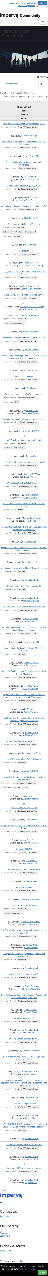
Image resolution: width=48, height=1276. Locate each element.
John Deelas (31, 520)
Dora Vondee (31, 819)
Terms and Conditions (15, 2)
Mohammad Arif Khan (31, 924)
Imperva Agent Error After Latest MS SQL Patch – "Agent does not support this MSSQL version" (24, 695)
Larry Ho (31, 796)
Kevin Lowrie (30, 665)
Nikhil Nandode (31, 1115)
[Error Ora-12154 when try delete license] (24, 1164)
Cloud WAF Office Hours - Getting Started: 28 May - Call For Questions (24, 672)
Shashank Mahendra (31, 899)
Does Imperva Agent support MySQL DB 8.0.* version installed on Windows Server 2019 (24, 357)
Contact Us (31, 2)
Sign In (43, 3)
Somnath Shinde (31, 947)
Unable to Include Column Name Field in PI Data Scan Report (24, 826)
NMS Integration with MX (24, 1018)
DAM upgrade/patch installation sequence (24, 482)
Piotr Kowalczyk (30, 135)
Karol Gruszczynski (31, 286)
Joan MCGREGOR (31, 685)
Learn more (30, 1268)
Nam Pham (31, 200)
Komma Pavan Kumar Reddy (31, 265)
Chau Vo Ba (32, 370)
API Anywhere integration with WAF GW (24, 440)
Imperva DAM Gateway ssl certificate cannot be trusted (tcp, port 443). (24, 778)
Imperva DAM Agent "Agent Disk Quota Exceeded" (24, 337)
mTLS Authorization (24, 848)
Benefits (3, 1233)
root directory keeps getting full (24, 807)
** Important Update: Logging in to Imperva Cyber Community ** (24, 955)
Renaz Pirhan (31, 309)
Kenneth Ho (31, 541)
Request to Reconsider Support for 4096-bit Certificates (24, 163)
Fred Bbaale (32, 388)
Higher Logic (19, 1261)
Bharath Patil (30, 244)
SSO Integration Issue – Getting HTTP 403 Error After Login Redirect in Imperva (24, 628)
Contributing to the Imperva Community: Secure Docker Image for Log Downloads (24, 719)
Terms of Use (5, 1250)
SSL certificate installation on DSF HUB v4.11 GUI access (24, 504)
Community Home (9, 83)
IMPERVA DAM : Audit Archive (24, 905)
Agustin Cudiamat (30, 798)
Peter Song (31, 840)
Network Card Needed (24, 376)
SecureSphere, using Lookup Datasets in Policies (24, 606)
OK (43, 1272)
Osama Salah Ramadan (31, 288)
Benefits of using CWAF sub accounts (24, 869)
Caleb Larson (31, 860)
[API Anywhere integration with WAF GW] (24, 436)
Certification (24, 250)
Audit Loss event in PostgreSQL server (24, 224)
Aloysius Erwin (32, 456)
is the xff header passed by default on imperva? (24, 462)
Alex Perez (30, 476)
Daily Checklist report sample (24, 1103)
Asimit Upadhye (30, 1074)
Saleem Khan (31, 1032)
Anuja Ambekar (30, 497)
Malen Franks (31, 881)
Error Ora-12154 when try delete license (24, 1168)
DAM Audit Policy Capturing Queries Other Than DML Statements (24, 142)
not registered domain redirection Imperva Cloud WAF (24, 206)
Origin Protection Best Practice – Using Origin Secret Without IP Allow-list (24, 1058)
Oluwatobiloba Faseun (31, 518)
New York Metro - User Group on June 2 (24, 759)
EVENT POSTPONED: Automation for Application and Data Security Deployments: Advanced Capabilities (24, 1125)
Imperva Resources (24, 887)
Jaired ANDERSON (32, 474)
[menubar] (22, 2)
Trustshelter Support (30, 179)
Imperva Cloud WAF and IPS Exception (24, 315)
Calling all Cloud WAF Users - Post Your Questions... (24, 419)
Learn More (5, 1235)
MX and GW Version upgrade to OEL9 (24, 974)
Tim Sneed (31, 709)
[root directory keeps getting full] (24, 803)
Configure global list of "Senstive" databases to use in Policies (24, 272)
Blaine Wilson (31, 735)
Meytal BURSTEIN (31, 600)
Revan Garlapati (31, 197)
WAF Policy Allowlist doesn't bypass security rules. (24, 123)
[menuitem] (16, 2)
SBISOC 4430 (32, 410)
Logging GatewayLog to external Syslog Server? (24, 294)
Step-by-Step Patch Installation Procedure (24, 741)
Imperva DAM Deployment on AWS (24, 1038)
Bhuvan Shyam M (30, 156)
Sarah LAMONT (30, 176)
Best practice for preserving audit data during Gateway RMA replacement (24, 548)
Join (1, 1230)
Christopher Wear (31, 662)
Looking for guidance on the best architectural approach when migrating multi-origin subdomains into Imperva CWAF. (24, 1083)
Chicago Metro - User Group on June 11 (24, 586)
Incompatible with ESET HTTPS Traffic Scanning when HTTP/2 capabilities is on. (24, 528)
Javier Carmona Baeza (31, 562)
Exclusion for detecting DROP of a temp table (24, 394)
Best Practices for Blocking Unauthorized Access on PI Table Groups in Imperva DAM (24, 996)
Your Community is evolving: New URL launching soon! (24, 568)
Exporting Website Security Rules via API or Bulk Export (24, 649)
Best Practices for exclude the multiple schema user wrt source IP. (24, 931)
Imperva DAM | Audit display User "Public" (24, 185)
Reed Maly (30, 621)
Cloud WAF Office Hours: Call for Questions (24, 1144)
